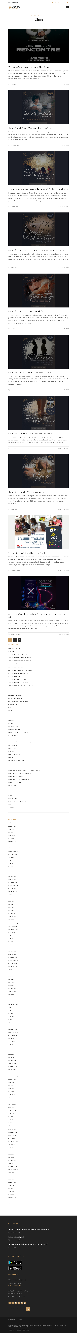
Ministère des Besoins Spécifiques (19, 773)
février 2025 (12, 876)
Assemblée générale (15, 695)
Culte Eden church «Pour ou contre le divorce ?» (29, 372)
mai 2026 (11, 832)
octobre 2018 (12, 1104)
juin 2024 (11, 901)
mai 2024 (11, 904)
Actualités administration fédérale (20, 657)
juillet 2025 (12, 860)
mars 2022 (11, 985)
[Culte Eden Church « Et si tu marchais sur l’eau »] (38, 413)
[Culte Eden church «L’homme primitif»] (38, 291)
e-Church (11, 717)
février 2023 (12, 951)
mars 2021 (11, 1019)
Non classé (12, 785)
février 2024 (12, 913)
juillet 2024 (12, 898)
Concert (11, 707)
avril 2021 (11, 1016)
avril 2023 (11, 944)
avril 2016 (11, 1191)
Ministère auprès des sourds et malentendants (24, 770)
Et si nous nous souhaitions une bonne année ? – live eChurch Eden (38, 189)
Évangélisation (13, 735)
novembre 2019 (13, 1069)
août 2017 (11, 1144)
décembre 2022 (12, 957)
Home (33, 16)
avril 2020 (11, 1054)
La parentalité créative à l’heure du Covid (26, 553)
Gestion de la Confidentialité (19, 1330)
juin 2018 (11, 1113)
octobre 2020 (12, 1035)
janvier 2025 (12, 879)
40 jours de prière (14, 648)
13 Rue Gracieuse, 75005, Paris (18, 1291)
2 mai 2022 (13, 448)
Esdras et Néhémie (14, 729)
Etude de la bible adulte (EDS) (18, 732)
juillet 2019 (12, 1079)
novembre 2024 (13, 885)
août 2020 (11, 1041)
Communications (13, 704)
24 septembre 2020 (16, 634)
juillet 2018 (12, 1110)
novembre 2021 (13, 998)
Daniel (10, 710)
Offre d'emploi (13, 788)
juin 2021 (11, 1010)
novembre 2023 (13, 923)
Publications (12, 798)
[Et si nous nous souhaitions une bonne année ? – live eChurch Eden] (38, 168)
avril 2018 (11, 1119)
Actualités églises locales (17, 664)
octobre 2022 (12, 963)
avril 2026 (11, 835)
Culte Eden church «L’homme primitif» (25, 311)
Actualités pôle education (17, 679)
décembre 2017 (12, 1132)
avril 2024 (11, 907)
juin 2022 (11, 976)
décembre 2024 (12, 882)
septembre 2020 (13, 1038)
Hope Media (12, 748)
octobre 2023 (12, 926)
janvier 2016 (12, 1201)
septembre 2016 (13, 1176)
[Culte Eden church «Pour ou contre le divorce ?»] (38, 352)
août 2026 (11, 823)
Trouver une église (14, 1283)
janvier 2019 (12, 1094)
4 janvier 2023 (14, 206)
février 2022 (12, 988)
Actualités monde (14, 676)
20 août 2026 (15, 1247)
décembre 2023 (12, 919)
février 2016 (12, 1197)
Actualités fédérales (15, 667)
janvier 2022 (12, 991)
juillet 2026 (12, 826)
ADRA (10, 692)
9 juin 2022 (13, 328)
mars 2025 (11, 873)
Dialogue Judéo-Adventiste (17, 714)
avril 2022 (11, 982)
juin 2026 (11, 829)
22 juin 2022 (14, 267)
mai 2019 (10, 1085)
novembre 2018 (13, 1101)
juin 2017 (11, 1151)
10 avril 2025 (14, 84)
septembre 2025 (13, 857)
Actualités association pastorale (19, 660)
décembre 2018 (12, 1097)
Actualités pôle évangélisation (18, 682)
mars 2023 (11, 948)
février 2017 (12, 1160)
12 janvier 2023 (15, 145)
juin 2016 (11, 1185)
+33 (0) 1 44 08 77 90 (15, 1293)
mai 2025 (11, 866)
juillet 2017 (12, 1147)
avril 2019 (11, 1088)
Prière (10, 795)
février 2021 (12, 1023)
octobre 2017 (12, 1138)
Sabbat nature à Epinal (16, 1237)
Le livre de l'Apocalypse (16, 760)
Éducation (11, 720)
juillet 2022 (12, 973)
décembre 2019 (12, 1066)
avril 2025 (11, 869)
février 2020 (12, 1060)
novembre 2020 (13, 1032)
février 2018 (12, 1126)
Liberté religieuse (14, 767)
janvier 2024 (12, 916)
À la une (11, 651)
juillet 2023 (12, 935)
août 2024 (11, 894)
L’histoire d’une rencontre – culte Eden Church (29, 67)
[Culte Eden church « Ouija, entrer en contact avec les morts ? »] (38, 229)
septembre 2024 (13, 891)
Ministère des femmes (15, 776)
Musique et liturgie (14, 782)
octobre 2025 (12, 854)
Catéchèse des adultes (15, 698)
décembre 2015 (12, 1204)
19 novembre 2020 (15, 570)
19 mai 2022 (13, 389)
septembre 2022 (13, 966)
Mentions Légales (15, 1320)
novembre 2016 (13, 1169)
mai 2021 (10, 1013)
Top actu (11, 807)
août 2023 (11, 932)
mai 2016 (10, 1188)
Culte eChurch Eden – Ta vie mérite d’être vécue (29, 128)
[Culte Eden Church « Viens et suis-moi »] (38, 471)
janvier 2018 (12, 1129)
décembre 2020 (13, 1029)
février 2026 (12, 841)
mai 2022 (11, 979)
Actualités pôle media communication (21, 685)
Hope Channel (13, 745)
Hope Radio (11, 751)
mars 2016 (11, 1194)
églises (10, 723)
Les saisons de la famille (16, 763)
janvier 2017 (12, 1163)
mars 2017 (11, 1157)
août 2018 (11, 1107)
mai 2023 (11, 941)
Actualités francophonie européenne (20, 670)
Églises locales (13, 726)
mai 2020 (11, 1051)
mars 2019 (11, 1091)
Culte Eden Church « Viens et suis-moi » (26, 492)
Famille (10, 738)
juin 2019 (11, 1082)
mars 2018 (11, 1122)
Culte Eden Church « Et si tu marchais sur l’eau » (30, 433)
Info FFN (11, 757)
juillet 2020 (12, 1044)
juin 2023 (11, 938)
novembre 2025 (13, 851)
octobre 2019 (12, 1072)
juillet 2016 (12, 1182)
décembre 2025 (12, 848)
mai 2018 (10, 1116)
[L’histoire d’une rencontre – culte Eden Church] (38, 46)
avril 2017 (11, 1154)
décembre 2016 (12, 1166)
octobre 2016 (12, 1172)
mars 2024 (11, 910)
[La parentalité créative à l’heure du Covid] (38, 532)
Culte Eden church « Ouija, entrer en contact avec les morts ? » (36, 250)
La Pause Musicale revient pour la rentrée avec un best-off (27, 1244)
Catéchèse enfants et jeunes (18, 701)
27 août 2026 (15, 1232)
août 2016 (11, 1179)
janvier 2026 (12, 844)
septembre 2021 (13, 1004)
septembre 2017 (13, 1141)
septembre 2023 (13, 929)
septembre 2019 (13, 1076)
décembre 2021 (12, 994)
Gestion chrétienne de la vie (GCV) (19, 742)
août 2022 (11, 969)
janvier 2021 (12, 1026)
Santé (10, 804)
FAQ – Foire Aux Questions (17, 1280)
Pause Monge (12, 792)
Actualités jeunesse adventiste (19, 673)
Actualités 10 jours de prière (18, 654)
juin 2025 (11, 863)
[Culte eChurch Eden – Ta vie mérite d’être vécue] (38, 107)
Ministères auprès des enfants (18, 779)
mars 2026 (11, 838)
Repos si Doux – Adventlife (17, 801)
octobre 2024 (12, 888)
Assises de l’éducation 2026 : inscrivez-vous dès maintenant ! (28, 1230)
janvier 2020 (12, 1063)
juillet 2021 (12, 1007)
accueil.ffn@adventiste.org (16, 1296)
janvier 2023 (12, 954)
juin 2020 (11, 1047)
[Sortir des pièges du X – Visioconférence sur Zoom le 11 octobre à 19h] (38, 593)
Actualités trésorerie (15, 689)
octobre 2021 (12, 1001)
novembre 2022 (13, 960)
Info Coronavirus (14, 754)
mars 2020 (11, 1057)
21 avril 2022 (14, 509)
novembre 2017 (13, 1135)
